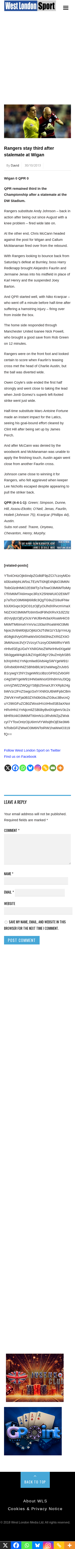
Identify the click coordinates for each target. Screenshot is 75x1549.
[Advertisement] (37, 63)
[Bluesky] (30, 768)
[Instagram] (37, 768)
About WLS (35, 1501)
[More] (60, 768)
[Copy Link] (45, 768)
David (15, 165)
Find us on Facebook (20, 757)
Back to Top (35, 1481)
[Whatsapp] (22, 768)
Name (8, 873)
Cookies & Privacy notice (35, 1508)
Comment (11, 830)
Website (9, 903)
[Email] (52, 768)
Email (9, 892)
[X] (7, 768)
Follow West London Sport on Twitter (32, 750)
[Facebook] (15, 768)
